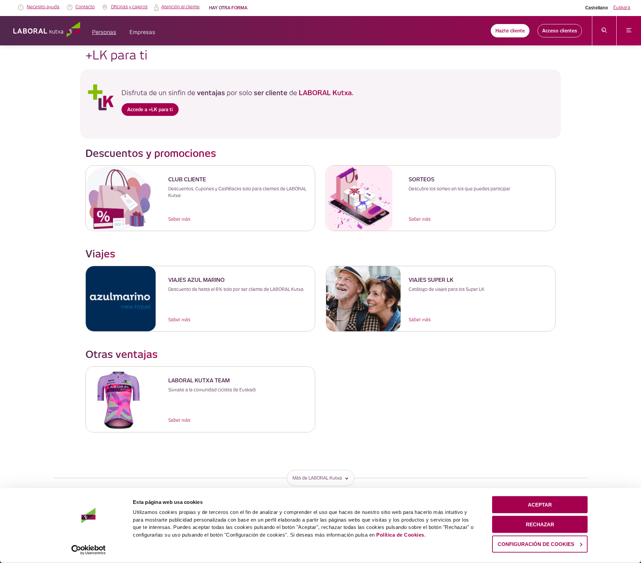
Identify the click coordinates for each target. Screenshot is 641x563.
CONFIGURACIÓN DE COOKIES (536, 544)
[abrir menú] (629, 30)
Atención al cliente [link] (180, 7)
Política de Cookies (400, 534)
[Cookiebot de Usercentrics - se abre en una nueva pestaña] (88, 550)
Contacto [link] (85, 7)
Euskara (621, 8)
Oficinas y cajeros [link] (129, 7)
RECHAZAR (540, 524)
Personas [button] (104, 32)
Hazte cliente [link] (510, 30)
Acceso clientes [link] (559, 30)
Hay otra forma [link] (228, 7)
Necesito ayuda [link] (43, 7)
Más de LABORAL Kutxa (317, 478)
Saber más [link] (179, 219)
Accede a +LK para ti (150, 109)
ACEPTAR (540, 505)
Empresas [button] (142, 32)
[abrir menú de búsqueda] (604, 30)
